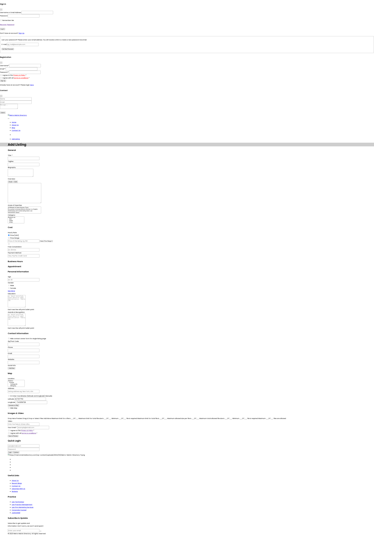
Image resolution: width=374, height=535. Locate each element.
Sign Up (21, 33)
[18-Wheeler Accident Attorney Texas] (24, 207)
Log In (2, 29)
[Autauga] (16, 382)
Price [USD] (14, 235)
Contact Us (16, 130)
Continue (16, 452)
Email (2, 69)
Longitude (12, 402)
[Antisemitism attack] (24, 212)
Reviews (15, 491)
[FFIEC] (16, 222)
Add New (11, 368)
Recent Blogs (17, 483)
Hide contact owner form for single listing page (28, 338)
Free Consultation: (15, 247)
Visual (10, 181)
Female (13, 288)
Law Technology (18, 502)
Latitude (11, 399)
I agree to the (14, 75)
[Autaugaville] (16, 384)
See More (11, 291)
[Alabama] (16, 381)
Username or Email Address (10, 12)
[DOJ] (16, 219)
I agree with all (16, 78)
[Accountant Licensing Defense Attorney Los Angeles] (24, 209)
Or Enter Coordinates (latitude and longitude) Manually (31, 396)
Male (12, 285)
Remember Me (8, 20)
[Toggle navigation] (8, 118)
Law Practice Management (22, 504)
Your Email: (12, 427)
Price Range (14, 238)
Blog (13, 128)
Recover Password (7, 25)
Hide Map (13, 408)
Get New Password (7, 49)
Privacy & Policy (19, 75)
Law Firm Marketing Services (22, 507)
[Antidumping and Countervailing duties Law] (24, 211)
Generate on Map (13, 405)
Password (3, 16)
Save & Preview (13, 436)
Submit (3, 112)
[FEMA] (16, 221)
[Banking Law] (16, 217)
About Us (15, 125)
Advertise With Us (18, 489)
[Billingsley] (16, 386)
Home (14, 122)
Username (4, 65)
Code (15, 181)
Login (10, 452)
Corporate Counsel (19, 510)
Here (32, 85)
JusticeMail (16, 513)
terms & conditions (21, 78)
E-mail (4, 44)
